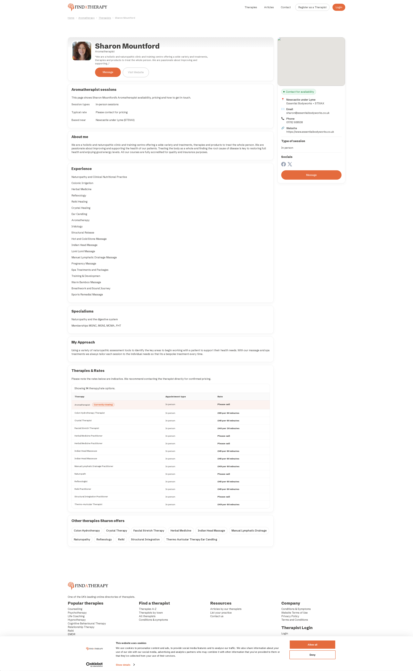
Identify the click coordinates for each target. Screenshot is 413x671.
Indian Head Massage (211, 530)
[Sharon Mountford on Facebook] (283, 164)
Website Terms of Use (294, 612)
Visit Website (136, 72)
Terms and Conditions (294, 619)
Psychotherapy (77, 612)
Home (71, 17)
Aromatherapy (86, 17)
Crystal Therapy (116, 530)
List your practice (221, 612)
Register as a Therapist (312, 7)
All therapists (147, 616)
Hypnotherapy (77, 619)
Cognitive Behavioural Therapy (87, 623)
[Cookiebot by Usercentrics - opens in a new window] (94, 664)
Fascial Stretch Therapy (148, 530)
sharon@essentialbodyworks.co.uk (307, 112)
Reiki (121, 539)
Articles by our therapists (226, 609)
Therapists (105, 17)
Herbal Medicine (181, 530)
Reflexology (104, 539)
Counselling (75, 609)
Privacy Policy (290, 616)
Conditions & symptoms (153, 619)
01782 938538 (294, 122)
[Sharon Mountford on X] (289, 164)
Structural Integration (145, 539)
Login (339, 7)
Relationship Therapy (81, 627)
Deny (312, 654)
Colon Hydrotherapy (87, 530)
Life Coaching (76, 616)
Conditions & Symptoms (296, 609)
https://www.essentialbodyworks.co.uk (310, 131)
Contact (286, 7)
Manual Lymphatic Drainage (249, 530)
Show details (123, 664)
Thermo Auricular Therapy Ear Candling (191, 539)
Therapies (251, 7)
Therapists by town (151, 612)
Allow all (312, 644)
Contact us (216, 616)
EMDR (71, 634)
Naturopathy (82, 539)
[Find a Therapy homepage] (87, 7)
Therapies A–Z (147, 609)
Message (108, 72)
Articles (269, 7)
